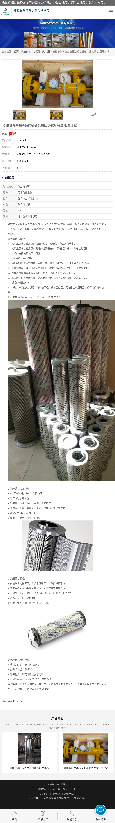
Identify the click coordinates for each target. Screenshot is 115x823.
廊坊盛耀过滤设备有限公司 (51, 794)
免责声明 (58, 798)
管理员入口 (70, 798)
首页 (16, 51)
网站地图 (81, 798)
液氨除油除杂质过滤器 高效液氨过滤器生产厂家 (85, 768)
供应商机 (26, 51)
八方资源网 (47, 798)
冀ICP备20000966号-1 (67, 789)
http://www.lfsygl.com (12, 701)
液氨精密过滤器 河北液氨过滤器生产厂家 (29, 768)
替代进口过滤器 (41, 51)
